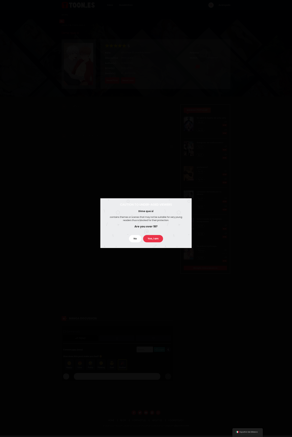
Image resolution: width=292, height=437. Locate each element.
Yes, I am (153, 238)
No (135, 238)
